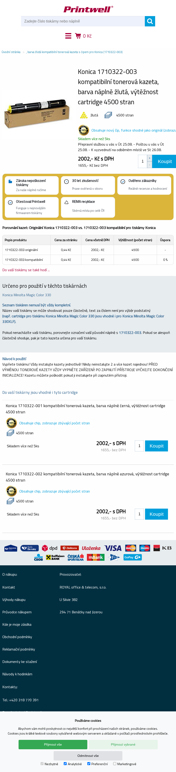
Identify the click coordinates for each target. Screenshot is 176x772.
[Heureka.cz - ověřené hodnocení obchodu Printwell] (104, 42)
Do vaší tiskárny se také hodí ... (26, 270)
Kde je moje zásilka (16, 624)
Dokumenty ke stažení (19, 661)
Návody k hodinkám (17, 674)
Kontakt (8, 587)
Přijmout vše (53, 744)
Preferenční (99, 763)
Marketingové (126, 763)
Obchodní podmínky (17, 637)
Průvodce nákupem (17, 612)
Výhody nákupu (13, 599)
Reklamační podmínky (18, 649)
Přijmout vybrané (123, 744)
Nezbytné (51, 763)
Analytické (75, 763)
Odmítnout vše (88, 756)
